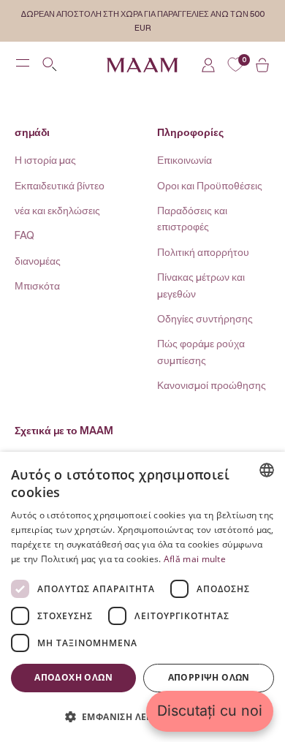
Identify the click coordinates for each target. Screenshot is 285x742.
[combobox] (266, 470)
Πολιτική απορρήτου (203, 252)
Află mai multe (195, 559)
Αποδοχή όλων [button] (73, 677)
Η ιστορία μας (45, 159)
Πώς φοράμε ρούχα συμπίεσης (201, 351)
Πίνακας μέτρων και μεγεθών (201, 284)
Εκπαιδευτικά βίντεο (59, 185)
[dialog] (142, 597)
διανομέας (38, 260)
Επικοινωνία (184, 159)
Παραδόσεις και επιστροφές (192, 218)
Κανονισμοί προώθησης (211, 385)
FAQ (24, 235)
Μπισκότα (37, 285)
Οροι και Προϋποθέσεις (209, 185)
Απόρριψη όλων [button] (209, 677)
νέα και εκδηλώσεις (57, 210)
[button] (142, 716)
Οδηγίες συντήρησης (205, 318)
